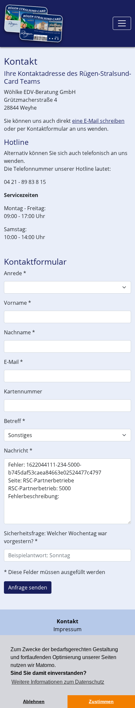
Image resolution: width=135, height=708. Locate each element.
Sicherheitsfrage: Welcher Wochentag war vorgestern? (55, 537)
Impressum (67, 629)
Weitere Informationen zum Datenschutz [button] (57, 682)
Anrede (15, 273)
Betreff (14, 421)
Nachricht (18, 450)
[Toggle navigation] (122, 23)
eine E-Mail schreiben (98, 120)
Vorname (17, 302)
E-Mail (13, 361)
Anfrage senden (27, 587)
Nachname (19, 332)
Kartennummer (23, 391)
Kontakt (67, 621)
